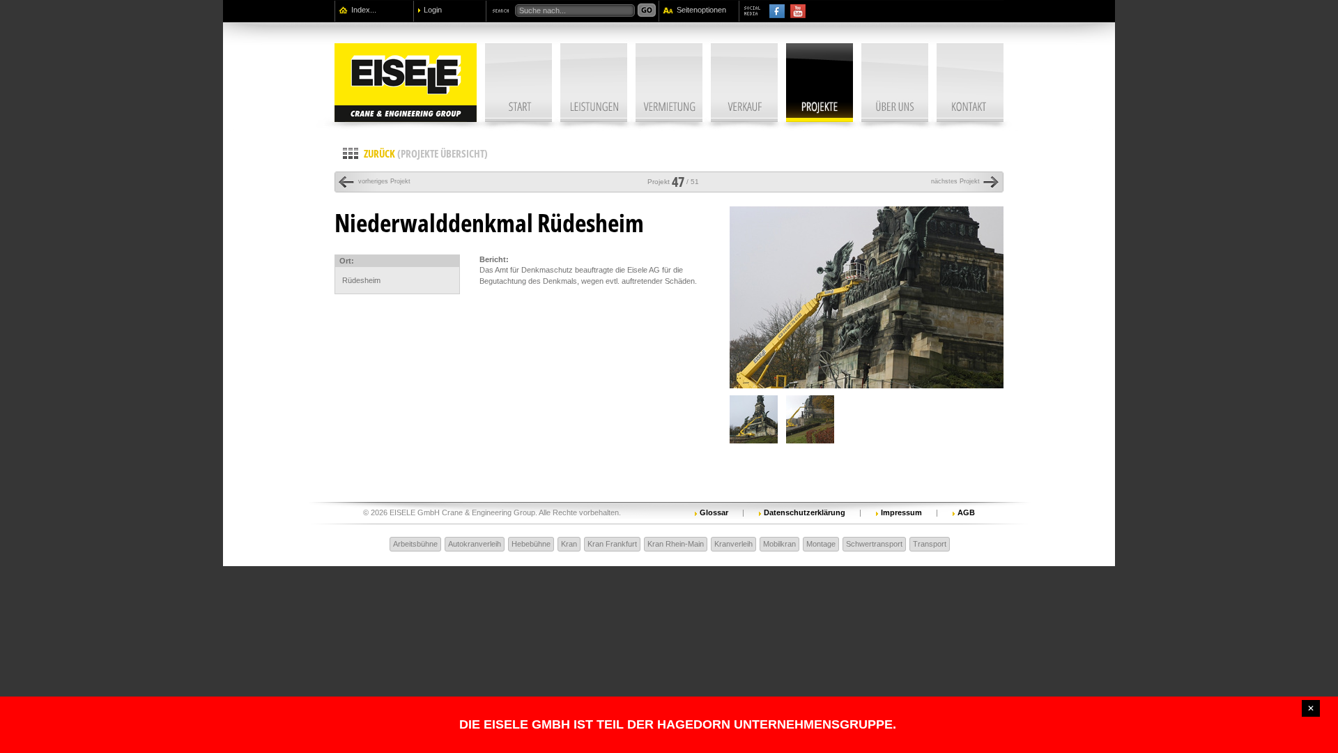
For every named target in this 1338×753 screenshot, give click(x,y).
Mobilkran (779, 544)
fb (777, 11)
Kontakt (970, 82)
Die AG (894, 82)
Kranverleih (733, 544)
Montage (821, 544)
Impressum (901, 512)
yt (798, 11)
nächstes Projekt (955, 181)
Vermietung (669, 82)
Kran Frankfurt (612, 544)
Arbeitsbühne (415, 544)
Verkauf (744, 82)
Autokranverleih (474, 544)
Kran (569, 544)
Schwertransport (874, 544)
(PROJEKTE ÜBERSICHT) (426, 153)
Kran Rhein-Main (675, 544)
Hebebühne (531, 544)
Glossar (714, 512)
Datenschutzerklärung (804, 512)
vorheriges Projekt (376, 181)
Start (518, 82)
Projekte (819, 82)
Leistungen (593, 82)
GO (647, 10)
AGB (966, 512)
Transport (929, 544)
